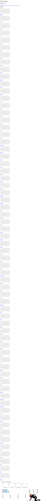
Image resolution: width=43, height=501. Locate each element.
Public (1, 377)
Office (1, 312)
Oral (0, 319)
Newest (2, 5)
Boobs (1, 87)
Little (1, 268)
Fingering (1, 181)
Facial (1, 167)
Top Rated (6, 5)
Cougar (1, 116)
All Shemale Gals (18, 487)
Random (16, 5)
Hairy (1, 225)
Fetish (1, 174)
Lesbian (1, 261)
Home (0, 5)
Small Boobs (1, 406)
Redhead (1, 392)
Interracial (1, 239)
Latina (1, 254)
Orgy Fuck (12, 487)
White (1, 464)
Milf (0, 290)
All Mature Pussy (25, 487)
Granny (1, 210)
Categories (4, 5)
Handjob (1, 232)
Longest (11, 5)
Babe (1, 43)
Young (1, 479)
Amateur (1, 14)
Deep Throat (2, 145)
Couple (1, 123)
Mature (1, 283)
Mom (1, 297)
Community (18, 5)
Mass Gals (5, 487)
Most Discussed (13, 5)
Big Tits (1, 58)
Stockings (1, 421)
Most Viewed (9, 5)
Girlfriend (1, 203)
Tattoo (1, 428)
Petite (1, 341)
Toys (0, 450)
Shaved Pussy (2, 399)
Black (1, 65)
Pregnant (1, 370)
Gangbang (1, 196)
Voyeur (1, 457)
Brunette (1, 94)
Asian (1, 29)
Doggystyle (1, 152)
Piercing (1, 348)
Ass (0, 36)
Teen (0, 435)
